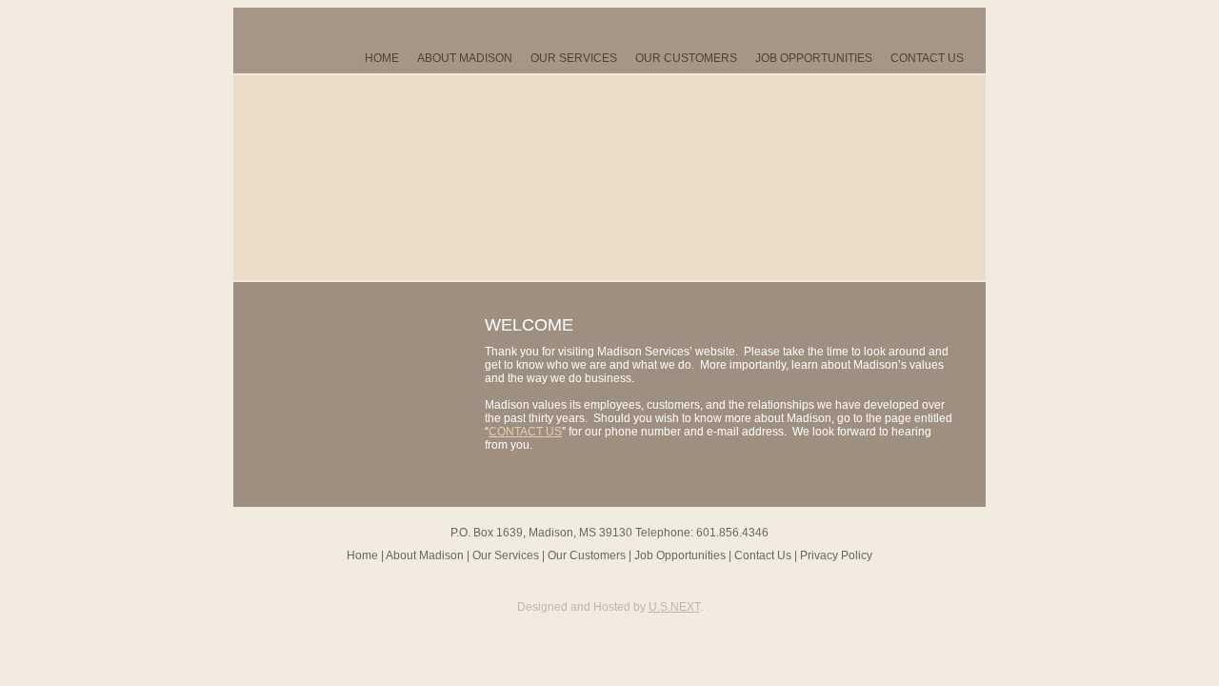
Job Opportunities (813, 58)
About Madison (464, 58)
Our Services (573, 58)
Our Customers (686, 58)
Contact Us (927, 58)
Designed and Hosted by (608, 607)
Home (382, 58)
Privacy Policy (836, 555)
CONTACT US (525, 431)
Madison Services (342, 177)
